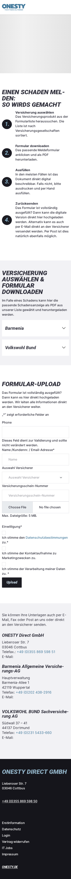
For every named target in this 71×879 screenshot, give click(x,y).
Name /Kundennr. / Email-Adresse (28, 450)
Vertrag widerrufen (15, 842)
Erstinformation (13, 823)
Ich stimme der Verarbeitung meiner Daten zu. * (33, 571)
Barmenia (14, 328)
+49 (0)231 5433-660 (34, 733)
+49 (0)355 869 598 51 (36, 652)
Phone (7, 422)
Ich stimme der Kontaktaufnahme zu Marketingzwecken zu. (29, 555)
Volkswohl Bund (20, 347)
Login (6, 835)
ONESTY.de (10, 867)
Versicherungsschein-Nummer (25, 486)
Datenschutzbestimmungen (47, 537)
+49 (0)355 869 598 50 (19, 801)
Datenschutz (11, 829)
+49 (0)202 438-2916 (33, 692)
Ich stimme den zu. (35, 540)
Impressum (10, 854)
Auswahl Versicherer (17, 468)
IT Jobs (7, 848)
